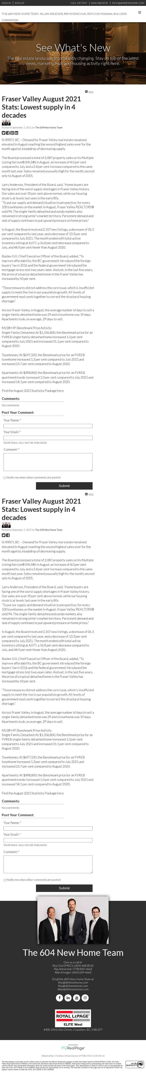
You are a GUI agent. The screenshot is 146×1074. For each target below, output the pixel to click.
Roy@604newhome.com (73, 982)
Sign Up (19, 2)
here (60, 391)
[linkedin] (68, 998)
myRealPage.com (73, 1048)
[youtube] (77, 998)
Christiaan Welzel (62, 1055)
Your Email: (11, 432)
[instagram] (86, 998)
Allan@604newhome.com (73, 989)
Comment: (11, 449)
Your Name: (12, 420)
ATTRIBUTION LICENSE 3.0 (92, 1055)
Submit (64, 486)
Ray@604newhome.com (73, 985)
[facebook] (60, 998)
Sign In (6, 2)
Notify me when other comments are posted (33, 477)
